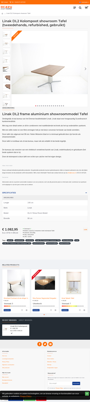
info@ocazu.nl (72, 173)
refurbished (29, 240)
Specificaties (9, 193)
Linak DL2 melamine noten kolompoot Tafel (17, 243)
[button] (14, 69)
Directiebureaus (67, 240)
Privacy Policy (25, 396)
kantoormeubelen (38, 243)
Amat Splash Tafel (68, 298)
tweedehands (19, 240)
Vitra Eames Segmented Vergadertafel (45, 298)
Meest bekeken (25, 320)
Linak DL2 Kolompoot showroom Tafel (48, 240)
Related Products (10, 265)
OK (87, 394)
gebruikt (10, 240)
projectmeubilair (65, 243)
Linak (76, 240)
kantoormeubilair (52, 243)
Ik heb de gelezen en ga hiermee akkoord (65, 388)
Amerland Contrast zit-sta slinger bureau (16, 298)
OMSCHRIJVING (8, 108)
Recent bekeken (9, 320)
